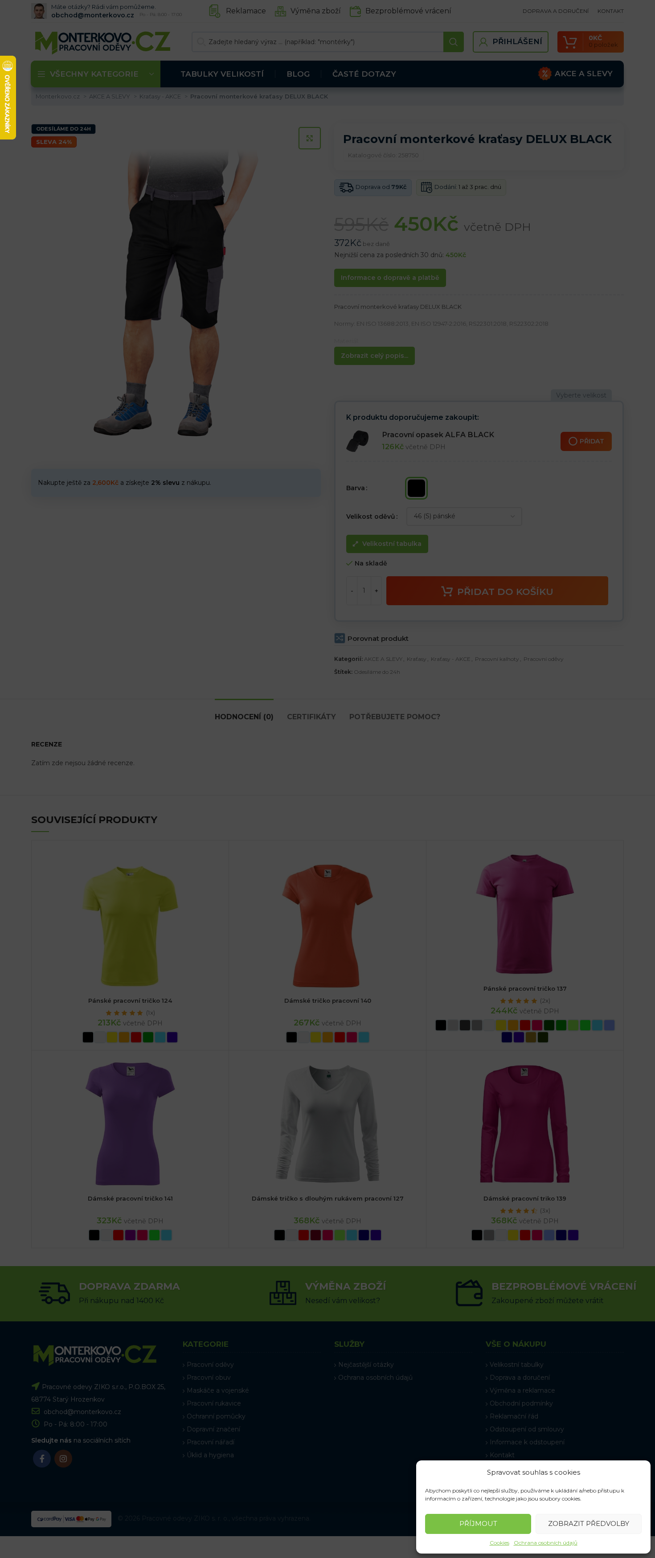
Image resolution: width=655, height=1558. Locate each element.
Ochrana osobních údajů (545, 1542)
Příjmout (478, 1523)
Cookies (499, 1542)
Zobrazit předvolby (588, 1523)
